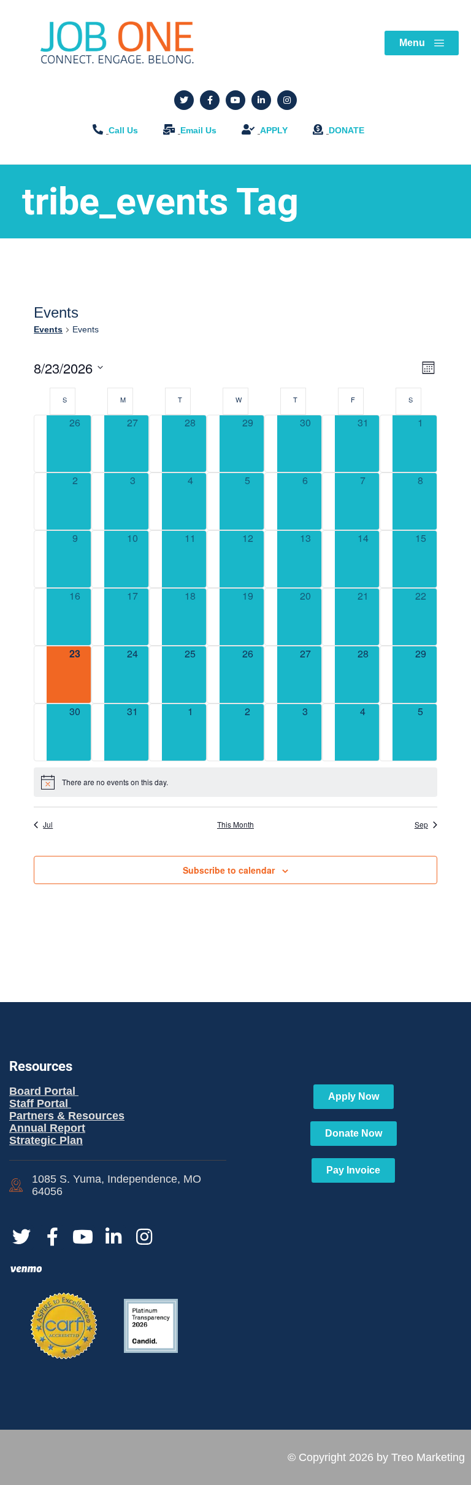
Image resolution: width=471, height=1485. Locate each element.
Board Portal (43, 1091)
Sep (421, 824)
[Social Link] (184, 100)
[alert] (235, 782)
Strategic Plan (46, 1140)
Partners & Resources (66, 1116)
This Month (235, 824)
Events (48, 329)
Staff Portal (40, 1103)
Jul (48, 824)
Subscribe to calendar (229, 870)
